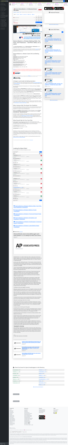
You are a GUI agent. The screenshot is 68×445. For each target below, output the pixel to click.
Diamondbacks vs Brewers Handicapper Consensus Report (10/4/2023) (28, 222)
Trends (18, 14)
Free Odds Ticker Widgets (28, 419)
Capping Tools (12, 415)
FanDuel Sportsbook (42, 410)
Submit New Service (27, 414)
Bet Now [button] (40, 9)
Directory (3, 14)
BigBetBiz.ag (29, 75)
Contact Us (11, 424)
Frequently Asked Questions (28, 418)
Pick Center (3, 7)
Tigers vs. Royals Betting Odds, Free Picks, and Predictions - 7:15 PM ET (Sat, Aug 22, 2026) (53, 84)
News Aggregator (12, 420)
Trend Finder (3, 21)
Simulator (25, 14)
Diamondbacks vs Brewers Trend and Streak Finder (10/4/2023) (27, 214)
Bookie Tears (3, 17)
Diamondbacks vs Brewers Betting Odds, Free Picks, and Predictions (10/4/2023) (28, 206)
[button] (66, 1)
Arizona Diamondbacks (36, 82)
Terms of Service (55, 409)
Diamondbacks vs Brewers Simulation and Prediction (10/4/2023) (25, 218)
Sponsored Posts (26, 412)
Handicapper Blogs (27, 417)
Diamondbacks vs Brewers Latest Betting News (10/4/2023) (26, 226)
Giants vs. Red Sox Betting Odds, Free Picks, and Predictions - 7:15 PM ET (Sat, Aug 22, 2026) (53, 94)
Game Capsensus (4, 23)
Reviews (11, 414)
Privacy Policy (55, 410)
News (33, 14)
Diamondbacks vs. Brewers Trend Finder (20, 102)
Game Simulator (4, 22)
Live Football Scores (42, 411)
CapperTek (15, 12)
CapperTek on (26, 422)
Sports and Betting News (28, 415)
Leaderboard (12, 412)
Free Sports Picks (26, 420)
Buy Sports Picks (12, 422)
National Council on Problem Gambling (19, 137)
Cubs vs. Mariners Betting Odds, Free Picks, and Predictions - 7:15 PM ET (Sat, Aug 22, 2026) (53, 62)
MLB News (21, 231)
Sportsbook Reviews (5, 16)
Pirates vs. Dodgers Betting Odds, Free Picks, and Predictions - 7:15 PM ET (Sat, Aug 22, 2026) (53, 74)
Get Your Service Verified (28, 413)
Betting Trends (4, 20)
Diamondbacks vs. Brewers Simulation (27, 115)
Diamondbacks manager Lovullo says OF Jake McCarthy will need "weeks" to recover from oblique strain (30, 348)
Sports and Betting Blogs (28, 416)
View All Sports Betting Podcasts (54, 24)
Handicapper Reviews (5, 15)
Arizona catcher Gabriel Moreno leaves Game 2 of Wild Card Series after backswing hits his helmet (31, 342)
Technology (26, 409)
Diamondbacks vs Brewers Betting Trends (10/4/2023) (25, 210)
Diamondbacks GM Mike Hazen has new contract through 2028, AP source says (31, 354)
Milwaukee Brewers (17, 83)
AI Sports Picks (41, 412)
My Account (11, 410)
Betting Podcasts (4, 26)
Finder (22, 14)
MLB (20, 12)
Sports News (3, 10)
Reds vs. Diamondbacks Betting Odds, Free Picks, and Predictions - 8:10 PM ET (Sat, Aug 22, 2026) (53, 40)
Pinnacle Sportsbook (42, 409)
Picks (15, 14)
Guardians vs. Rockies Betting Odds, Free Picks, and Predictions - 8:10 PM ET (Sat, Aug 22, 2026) (53, 51)
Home (11, 409)
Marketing (25, 410)
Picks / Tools (39, 22)
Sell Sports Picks (12, 423)
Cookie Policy (55, 411)
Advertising (26, 411)
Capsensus (30, 14)
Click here (14, 69)
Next (40, 200)
